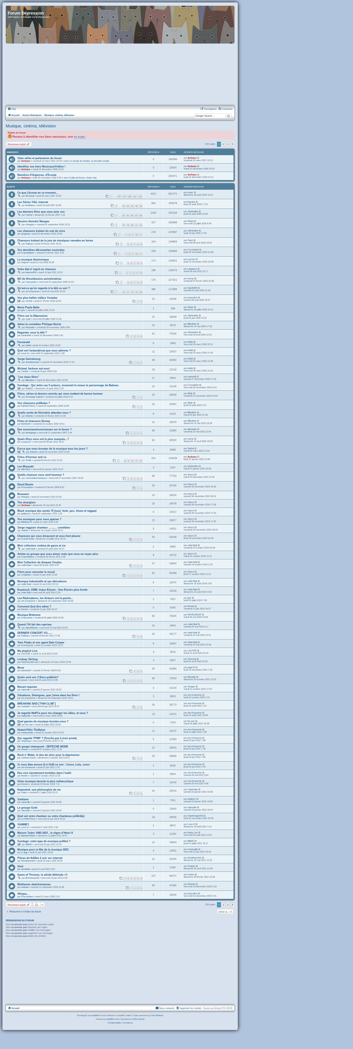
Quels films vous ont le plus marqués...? (43, 439)
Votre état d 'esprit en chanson (36, 269)
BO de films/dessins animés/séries (39, 278)
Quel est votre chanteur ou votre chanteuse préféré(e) (50, 816)
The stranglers (26, 502)
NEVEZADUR (194, 614)
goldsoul (25, 513)
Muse (20, 667)
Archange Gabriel (34, 397)
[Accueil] (120, 25)
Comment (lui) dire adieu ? (34, 606)
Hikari (190, 221)
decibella (25, 869)
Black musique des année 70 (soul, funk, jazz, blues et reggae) (56, 510)
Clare (190, 240)
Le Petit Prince (28, 819)
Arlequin (25, 497)
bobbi (28, 345)
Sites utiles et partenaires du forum (39, 158)
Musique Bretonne (28, 614)
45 (136, 206)
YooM (28, 460)
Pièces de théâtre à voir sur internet (39, 857)
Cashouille (193, 849)
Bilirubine (192, 324)
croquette (26, 574)
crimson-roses (28, 757)
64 (124, 215)
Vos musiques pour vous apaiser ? (39, 519)
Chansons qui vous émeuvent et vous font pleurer (48, 535)
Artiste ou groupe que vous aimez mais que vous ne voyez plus (57, 553)
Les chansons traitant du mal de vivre (41, 230)
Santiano (23, 799)
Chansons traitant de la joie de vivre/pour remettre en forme (55, 240)
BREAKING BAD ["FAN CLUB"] (36, 703)
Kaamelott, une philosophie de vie (39, 789)
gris (23, 310)
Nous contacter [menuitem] (166, 1008)
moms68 (192, 376)
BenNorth (26, 424)
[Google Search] (228, 115)
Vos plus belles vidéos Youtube (37, 297)
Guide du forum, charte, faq (82, 177)
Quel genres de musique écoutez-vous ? (42, 721)
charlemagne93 (195, 816)
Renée (24, 609)
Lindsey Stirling (27, 659)
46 (141, 206)
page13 (191, 667)
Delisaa (29, 243)
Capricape (193, 789)
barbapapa (31, 432)
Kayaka (191, 202)
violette (24, 530)
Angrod (24, 262)
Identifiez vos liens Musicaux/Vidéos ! (41, 166)
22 (141, 225)
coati (28, 319)
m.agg (24, 852)
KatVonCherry (28, 406)
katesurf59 (31, 272)
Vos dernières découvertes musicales (41, 249)
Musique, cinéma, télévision (31, 126)
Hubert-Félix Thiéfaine (31, 729)
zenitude (25, 706)
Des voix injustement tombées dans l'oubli (44, 772)
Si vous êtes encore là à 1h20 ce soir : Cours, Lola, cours (53, 764)
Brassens (23, 494)
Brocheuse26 (32, 878)
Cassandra (31, 282)
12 (141, 461)
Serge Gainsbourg (28, 358)
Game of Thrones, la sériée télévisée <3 (42, 874)
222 (140, 196)
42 (124, 206)
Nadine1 (192, 799)
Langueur (192, 269)
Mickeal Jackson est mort (33, 368)
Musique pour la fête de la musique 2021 (43, 849)
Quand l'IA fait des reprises (34, 624)
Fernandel (23, 342)
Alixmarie (192, 429)
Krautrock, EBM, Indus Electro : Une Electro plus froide (52, 589)
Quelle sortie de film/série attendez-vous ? (44, 412)
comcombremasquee (36, 478)
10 (136, 234)
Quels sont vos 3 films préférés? (37, 677)
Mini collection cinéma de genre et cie (41, 545)
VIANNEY (23, 824)
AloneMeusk (32, 627)
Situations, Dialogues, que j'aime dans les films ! (48, 695)
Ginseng (192, 659)
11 (141, 234)
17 (128, 292)
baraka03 (26, 670)
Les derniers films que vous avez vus (41, 211)
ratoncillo (25, 689)
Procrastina (27, 487)
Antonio (29, 416)
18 (124, 225)
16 (124, 292)
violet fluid (30, 548)
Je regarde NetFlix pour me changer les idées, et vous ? (52, 713)
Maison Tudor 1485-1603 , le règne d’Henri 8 (45, 832)
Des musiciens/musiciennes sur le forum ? (44, 429)
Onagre (191, 686)
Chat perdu (26, 617)
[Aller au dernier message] (198, 158)
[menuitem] (12, 109)
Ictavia (191, 874)
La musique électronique (33, 259)
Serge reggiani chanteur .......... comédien (43, 527)
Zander (24, 371)
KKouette (30, 327)
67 (136, 215)
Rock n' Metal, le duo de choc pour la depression (48, 754)
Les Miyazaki (25, 466)
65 (128, 215)
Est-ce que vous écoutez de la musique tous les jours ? (52, 448)
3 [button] (228, 144)
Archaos (25, 161)
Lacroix (191, 259)
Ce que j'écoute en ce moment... (37, 192)
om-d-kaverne (33, 291)
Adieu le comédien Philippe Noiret (39, 324)
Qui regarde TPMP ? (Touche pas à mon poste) (47, 738)
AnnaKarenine (32, 362)
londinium (30, 205)
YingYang (25, 741)
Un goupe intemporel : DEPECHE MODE (42, 746)
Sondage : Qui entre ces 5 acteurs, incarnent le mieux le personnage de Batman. (68, 385)
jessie (24, 680)
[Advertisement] (120, 74)
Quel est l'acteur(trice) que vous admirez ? (44, 350)
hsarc (190, 192)
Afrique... (23, 893)
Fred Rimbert (157, 1015)
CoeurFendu (27, 538)
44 (132, 206)
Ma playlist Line (27, 650)
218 (119, 196)
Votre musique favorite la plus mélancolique (45, 781)
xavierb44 (26, 335)
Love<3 (25, 353)
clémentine (193, 211)
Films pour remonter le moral (36, 571)
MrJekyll (30, 196)
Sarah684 (192, 288)
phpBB (95, 1015)
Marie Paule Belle (28, 307)
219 (124, 196)
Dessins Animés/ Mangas (33, 221)
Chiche (29, 215)
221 (134, 196)
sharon (24, 749)
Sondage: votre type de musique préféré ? (43, 841)
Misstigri (192, 677)
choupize (30, 224)
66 (132, 215)
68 (141, 215)
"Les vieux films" (28, 376)
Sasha (191, 448)
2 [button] (223, 144)
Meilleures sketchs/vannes (34, 884)
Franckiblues (27, 252)
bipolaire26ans (28, 835)
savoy (191, 278)
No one (29, 724)
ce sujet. (80, 136)
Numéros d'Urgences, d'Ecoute (36, 174)
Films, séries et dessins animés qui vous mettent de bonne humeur (60, 393)
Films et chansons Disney (33, 421)
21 (136, 225)
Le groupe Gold (27, 807)
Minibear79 (26, 522)
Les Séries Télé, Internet (32, 202)
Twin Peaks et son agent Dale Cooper (40, 642)
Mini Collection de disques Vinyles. (39, 562)
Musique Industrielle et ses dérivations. (42, 581)
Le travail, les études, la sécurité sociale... (90, 161)
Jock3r (29, 301)
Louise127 (26, 442)
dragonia (25, 233)
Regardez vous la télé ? (32, 332)
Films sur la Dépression (32, 315)
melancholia (27, 732)
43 (128, 206)
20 (132, 225)
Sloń (20, 866)
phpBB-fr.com (112, 1019)
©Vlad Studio (138, 1019)
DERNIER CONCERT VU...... (34, 632)
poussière (192, 297)
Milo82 (29, 844)
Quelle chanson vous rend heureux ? (40, 474)
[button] (232, 144)
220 (129, 196)
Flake (24, 792)
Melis (190, 393)
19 (128, 225)
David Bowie (25, 484)
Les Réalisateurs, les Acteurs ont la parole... (45, 598)
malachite (26, 716)
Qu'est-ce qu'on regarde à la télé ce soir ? (43, 288)
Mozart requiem (27, 686)
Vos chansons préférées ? (33, 403)
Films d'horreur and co (31, 457)
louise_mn (193, 832)
